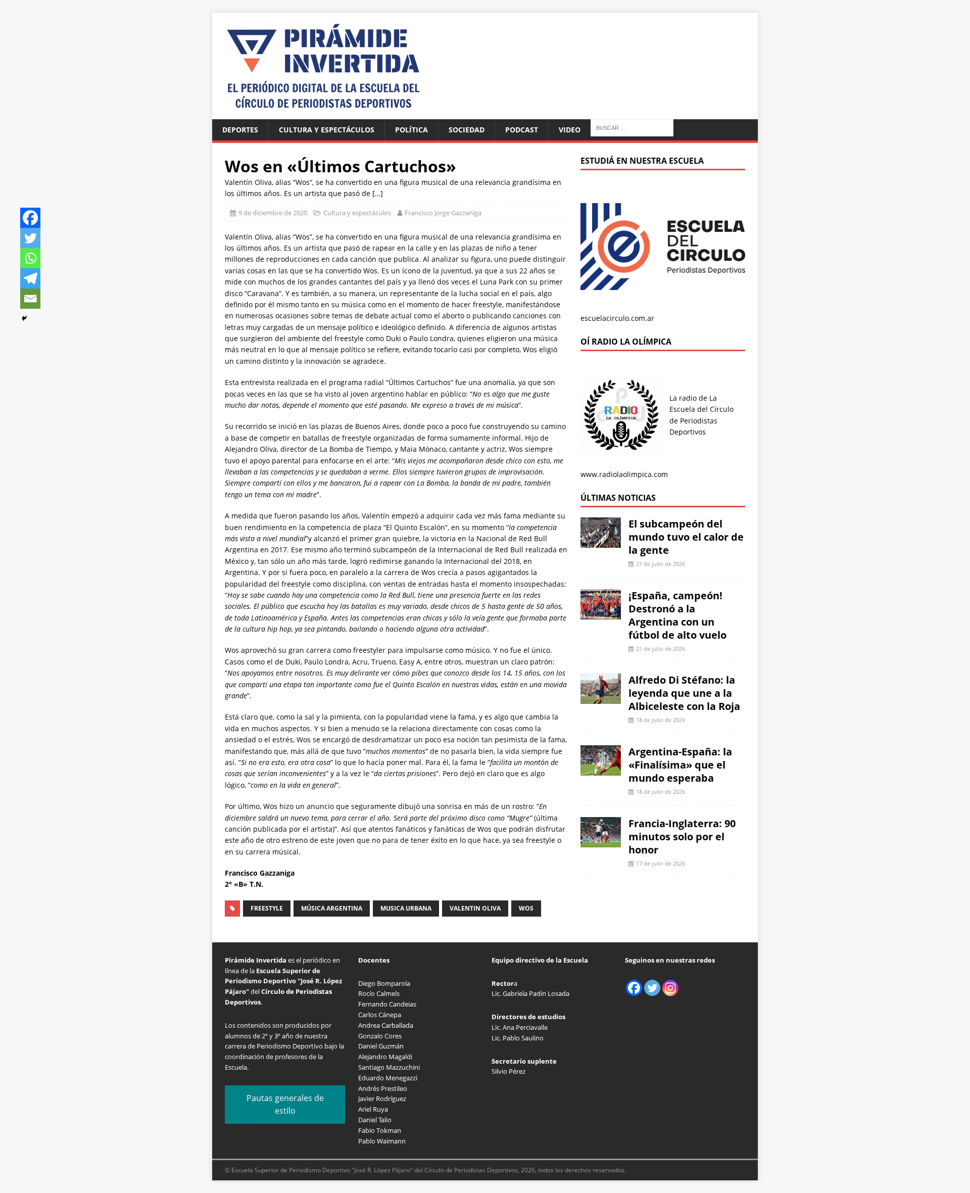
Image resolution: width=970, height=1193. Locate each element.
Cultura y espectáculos (326, 129)
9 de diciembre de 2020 (272, 212)
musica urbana (405, 908)
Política (411, 129)
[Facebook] (30, 218)
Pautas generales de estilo (285, 1104)
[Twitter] (30, 238)
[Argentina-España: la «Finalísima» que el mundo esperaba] (600, 770)
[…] (377, 193)
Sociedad (466, 129)
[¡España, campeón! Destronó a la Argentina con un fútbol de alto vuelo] (600, 613)
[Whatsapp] (30, 258)
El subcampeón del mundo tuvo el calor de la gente (686, 537)
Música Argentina (331, 908)
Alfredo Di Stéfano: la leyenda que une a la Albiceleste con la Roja (684, 693)
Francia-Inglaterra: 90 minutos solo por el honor (682, 836)
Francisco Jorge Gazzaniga (443, 212)
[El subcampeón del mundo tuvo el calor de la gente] (600, 542)
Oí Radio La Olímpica (625, 341)
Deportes (240, 129)
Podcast (521, 129)
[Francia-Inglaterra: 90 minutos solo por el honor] (600, 841)
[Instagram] (670, 988)
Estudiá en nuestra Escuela (642, 160)
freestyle (267, 908)
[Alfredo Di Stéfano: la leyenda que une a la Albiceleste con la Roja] (600, 698)
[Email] (30, 299)
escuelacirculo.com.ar (617, 318)
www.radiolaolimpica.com (624, 474)
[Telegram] (30, 278)
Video (569, 129)
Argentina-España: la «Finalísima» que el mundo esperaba (680, 765)
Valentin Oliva (475, 908)
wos (526, 908)
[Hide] (24, 318)
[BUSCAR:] (632, 127)
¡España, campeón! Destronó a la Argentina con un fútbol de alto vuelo (677, 615)
